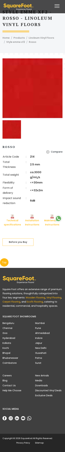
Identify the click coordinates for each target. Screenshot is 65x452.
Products (19, 37)
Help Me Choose (11, 390)
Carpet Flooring (11, 301)
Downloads (41, 385)
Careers (7, 375)
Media (38, 380)
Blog (4, 380)
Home (6, 37)
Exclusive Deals (43, 395)
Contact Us (9, 385)
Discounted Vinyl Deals (48, 390)
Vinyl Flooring (53, 297)
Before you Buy (18, 242)
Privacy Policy (23, 442)
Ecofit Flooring (35, 301)
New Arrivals (42, 375)
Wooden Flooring (35, 297)
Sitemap (39, 442)
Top (4, 262)
